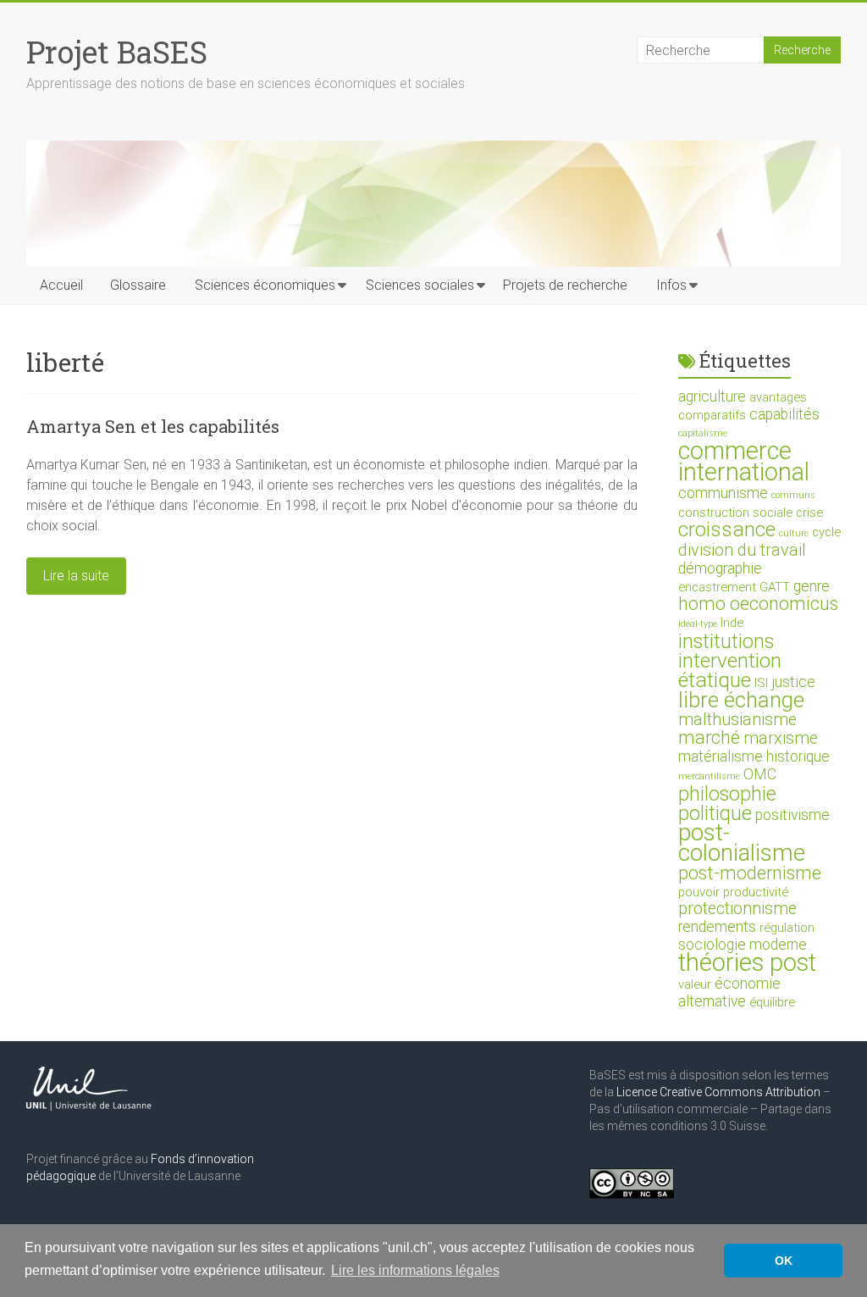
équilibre (772, 1002)
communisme (723, 493)
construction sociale (735, 512)
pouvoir (699, 892)
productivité (755, 892)
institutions (726, 641)
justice (793, 681)
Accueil (61, 285)
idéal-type (697, 623)
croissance (727, 529)
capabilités (784, 414)
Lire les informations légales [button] (415, 1270)
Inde (732, 622)
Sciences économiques (265, 285)
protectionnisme (737, 908)
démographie (720, 568)
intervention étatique (729, 670)
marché (709, 737)
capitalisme (702, 433)
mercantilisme (709, 776)
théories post (747, 962)
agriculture (712, 396)
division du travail (742, 550)
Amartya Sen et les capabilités (152, 426)
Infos (671, 285)
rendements (717, 926)
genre (811, 586)
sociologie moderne (742, 944)
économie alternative (729, 992)
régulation (787, 927)
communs (793, 495)
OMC (759, 774)
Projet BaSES (116, 51)
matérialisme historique (754, 756)
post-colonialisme (741, 842)
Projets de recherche (565, 285)
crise (809, 512)
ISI (761, 682)
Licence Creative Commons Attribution (718, 1092)
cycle (826, 532)
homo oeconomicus (758, 603)
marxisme (780, 738)
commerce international (743, 461)
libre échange (741, 699)
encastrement (717, 587)
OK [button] (783, 1260)
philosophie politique (727, 803)
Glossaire (138, 285)
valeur (694, 984)
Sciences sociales (420, 285)
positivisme (792, 814)
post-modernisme (749, 873)
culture (794, 533)
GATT (774, 587)
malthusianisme (737, 719)
